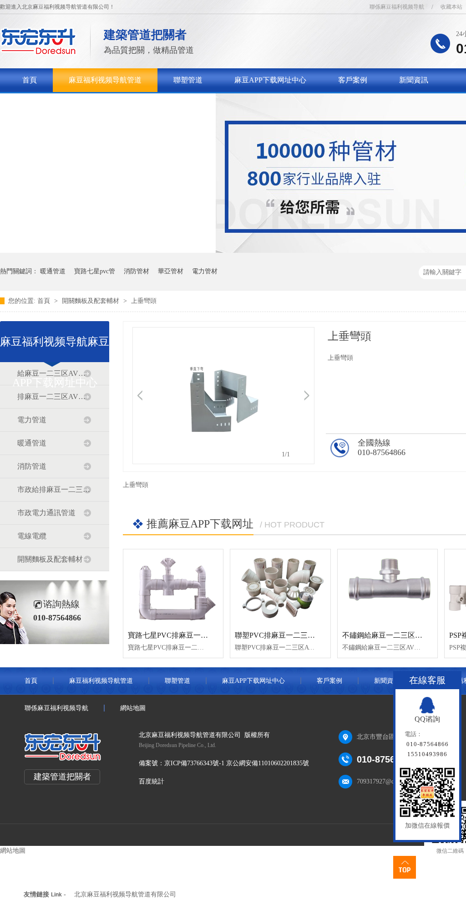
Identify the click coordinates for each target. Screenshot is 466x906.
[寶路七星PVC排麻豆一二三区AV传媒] (173, 586)
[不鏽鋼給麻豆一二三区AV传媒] (387, 586)
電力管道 (31, 420)
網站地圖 (133, 708)
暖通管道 (53, 271)
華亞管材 (170, 271)
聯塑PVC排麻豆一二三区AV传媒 (287, 635)
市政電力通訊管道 (46, 513)
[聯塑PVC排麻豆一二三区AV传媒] (280, 586)
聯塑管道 (188, 80)
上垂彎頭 (144, 300)
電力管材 (205, 271)
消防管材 (136, 271)
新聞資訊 (413, 80)
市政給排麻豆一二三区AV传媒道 (54, 489)
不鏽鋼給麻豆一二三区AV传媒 (391, 635)
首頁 (29, 80)
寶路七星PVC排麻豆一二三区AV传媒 (187, 635)
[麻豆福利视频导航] (38, 52)
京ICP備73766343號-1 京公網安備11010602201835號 (236, 763)
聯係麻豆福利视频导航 (397, 7)
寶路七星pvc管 (94, 271)
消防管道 (31, 466)
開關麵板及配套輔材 (91, 300)
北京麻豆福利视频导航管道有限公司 (125, 894)
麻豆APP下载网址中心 (270, 80)
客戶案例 (352, 80)
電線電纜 (31, 536)
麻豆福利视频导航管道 (105, 80)
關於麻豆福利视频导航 (58, 103)
